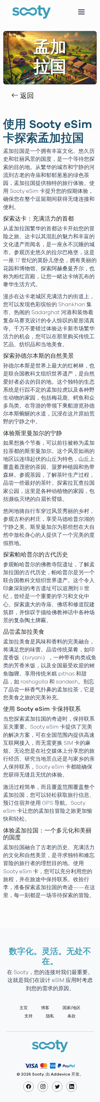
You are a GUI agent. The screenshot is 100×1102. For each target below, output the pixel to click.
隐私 (50, 1016)
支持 (28, 1016)
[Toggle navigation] (81, 12)
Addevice (60, 1074)
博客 (45, 1008)
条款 (71, 1016)
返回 (26, 96)
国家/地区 (72, 1008)
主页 (23, 1008)
